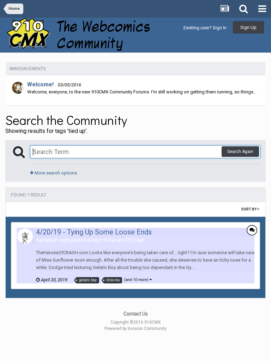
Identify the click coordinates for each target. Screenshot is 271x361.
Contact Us (136, 314)
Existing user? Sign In (205, 27)
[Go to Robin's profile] (18, 88)
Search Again (240, 151)
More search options (55, 173)
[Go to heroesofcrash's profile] (25, 236)
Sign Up (248, 27)
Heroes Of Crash (126, 240)
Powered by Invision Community (135, 328)
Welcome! (40, 84)
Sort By (249, 209)
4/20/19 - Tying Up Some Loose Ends (94, 232)
